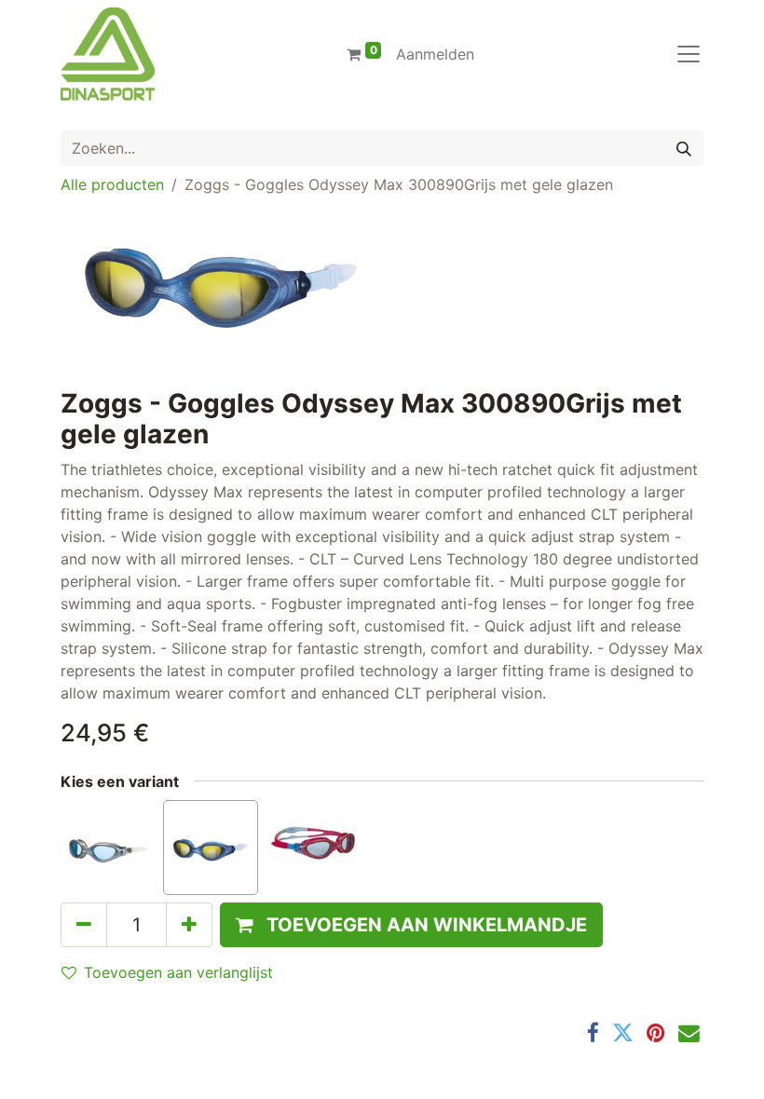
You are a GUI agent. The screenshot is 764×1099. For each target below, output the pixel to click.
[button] (411, 924)
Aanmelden (435, 54)
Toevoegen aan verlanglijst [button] (178, 972)
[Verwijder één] (84, 924)
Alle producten (112, 184)
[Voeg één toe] (189, 924)
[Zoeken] (683, 148)
